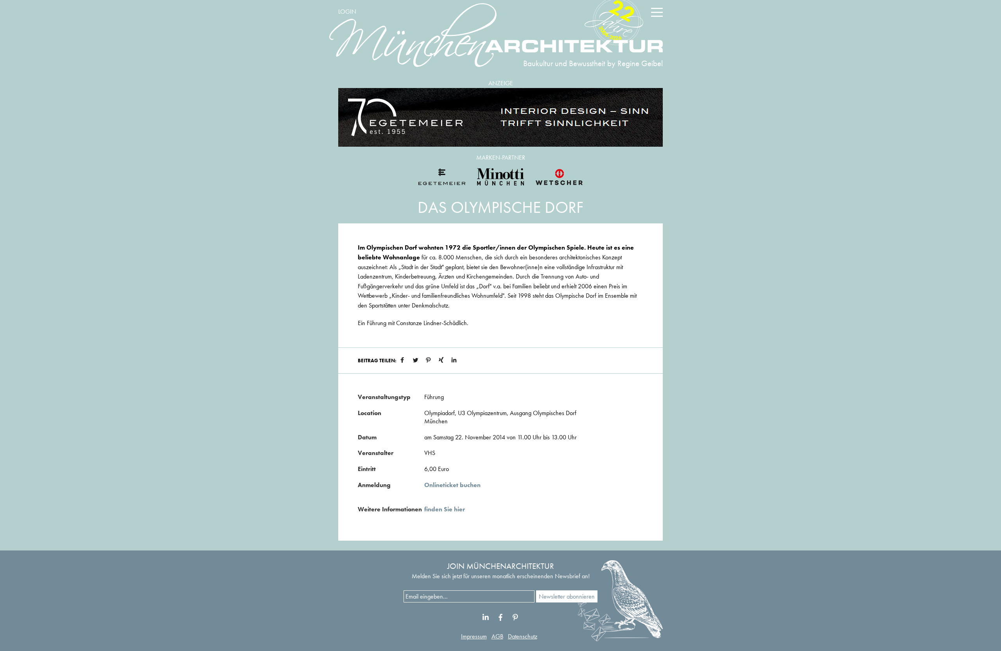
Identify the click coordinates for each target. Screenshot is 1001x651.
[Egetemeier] (500, 117)
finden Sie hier (444, 509)
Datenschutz (522, 636)
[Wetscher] (559, 176)
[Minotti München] (500, 176)
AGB (497, 636)
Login (347, 11)
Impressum (474, 636)
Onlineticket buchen (452, 485)
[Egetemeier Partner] (441, 176)
